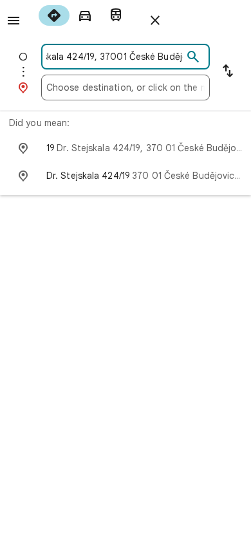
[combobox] (114, 56)
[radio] (54, 15)
